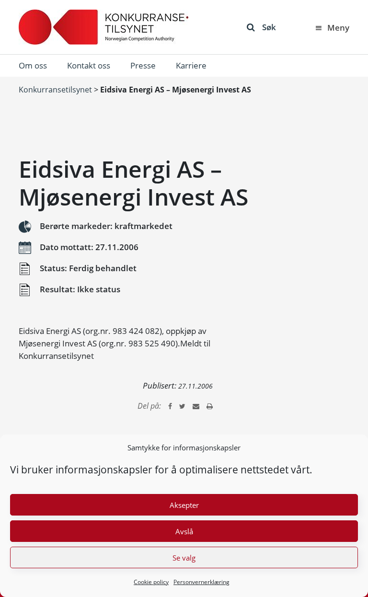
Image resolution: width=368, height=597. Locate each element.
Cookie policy (151, 582)
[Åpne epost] (196, 406)
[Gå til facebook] (170, 406)
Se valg (184, 558)
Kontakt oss (88, 65)
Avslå (184, 531)
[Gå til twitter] (182, 406)
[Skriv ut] (210, 406)
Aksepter (184, 505)
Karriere (191, 65)
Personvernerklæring (201, 582)
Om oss (33, 65)
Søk (269, 27)
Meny (338, 27)
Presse (143, 65)
